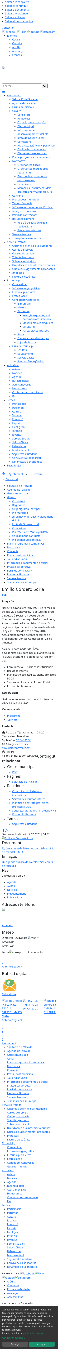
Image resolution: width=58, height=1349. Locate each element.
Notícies (12, 890)
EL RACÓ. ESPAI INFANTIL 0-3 (30, 1005)
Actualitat (8, 1170)
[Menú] (3, 91)
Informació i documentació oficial (27, 563)
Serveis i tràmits (11, 1105)
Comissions (19, 528)
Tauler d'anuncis (17, 559)
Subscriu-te (9, 994)
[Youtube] (33, 31)
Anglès (16, 47)
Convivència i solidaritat (21, 1263)
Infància (12, 1236)
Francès (17, 55)
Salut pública (15, 1247)
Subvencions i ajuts (18, 1124)
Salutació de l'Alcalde (19, 486)
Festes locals (14, 1159)
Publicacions (14, 897)
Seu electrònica (16, 578)
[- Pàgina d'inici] (22, 74)
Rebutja (15, 1344)
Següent (17, 966)
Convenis (12, 551)
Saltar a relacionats (17, 13)
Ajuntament (16, 474)
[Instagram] (47, 31)
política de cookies (33, 1333)
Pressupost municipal (20, 555)
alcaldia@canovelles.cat (16, 748)
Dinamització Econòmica (22, 1267)
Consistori (11, 479)
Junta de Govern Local (25, 524)
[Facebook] (9, 31)
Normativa (13, 547)
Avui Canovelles (16, 1189)
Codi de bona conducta (26, 536)
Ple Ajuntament (16, 893)
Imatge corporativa (19, 566)
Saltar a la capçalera (17, 2)
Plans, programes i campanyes (25, 543)
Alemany (17, 51)
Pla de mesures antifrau (26, 539)
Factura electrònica (18, 1139)
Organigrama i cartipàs (26, 509)
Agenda (11, 882)
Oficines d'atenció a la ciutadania (27, 1108)
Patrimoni (13, 1213)
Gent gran (13, 1232)
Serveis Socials (16, 1243)
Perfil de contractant (19, 570)
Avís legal (12, 1293)
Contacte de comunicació (22, 1197)
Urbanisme (14, 1251)
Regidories (18, 505)
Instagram (13, 716)
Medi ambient (15, 1255)
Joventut (12, 1240)
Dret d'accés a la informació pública (28, 1128)
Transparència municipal (22, 582)
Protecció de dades (18, 1289)
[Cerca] (45, 86)
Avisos (11, 886)
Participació (14, 1209)
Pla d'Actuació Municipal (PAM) (30, 532)
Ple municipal (20, 513)
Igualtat (12, 1220)
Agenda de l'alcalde (18, 489)
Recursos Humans (18, 574)
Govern (37, 474)
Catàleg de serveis (18, 1116)
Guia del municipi (17, 1166)
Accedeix (7, 925)
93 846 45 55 (23, 740)
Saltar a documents (17, 9)
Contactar (8, 27)
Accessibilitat (15, 1297)
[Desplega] (26, 474)
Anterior (7, 966)
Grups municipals (18, 493)
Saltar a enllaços (15, 17)
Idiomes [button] (12, 35)
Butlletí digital (15, 1186)
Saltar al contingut (16, 6)
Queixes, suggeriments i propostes (28, 1132)
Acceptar (42, 1344)
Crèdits (11, 1281)
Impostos (13, 1135)
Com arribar (14, 1147)
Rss (9, 1201)
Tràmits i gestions (18, 1120)
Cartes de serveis (17, 1112)
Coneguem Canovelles (20, 1162)
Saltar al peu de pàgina (19, 21)
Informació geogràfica (20, 1151)
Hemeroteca (14, 1193)
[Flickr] (22, 31)
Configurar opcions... (13, 1337)
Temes (6, 1205)
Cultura (11, 1216)
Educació (12, 1224)
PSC (4, 595)
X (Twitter (13, 719)
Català (16, 39)
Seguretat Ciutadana (19, 1259)
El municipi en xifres (19, 1155)
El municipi (8, 1143)
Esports (11, 1228)
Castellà (17, 43)
